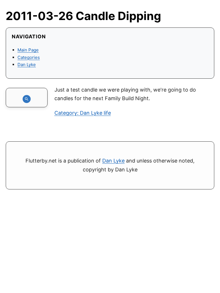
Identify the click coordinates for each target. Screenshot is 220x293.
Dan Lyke (26, 64)
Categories (28, 57)
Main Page (28, 50)
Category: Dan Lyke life (82, 113)
